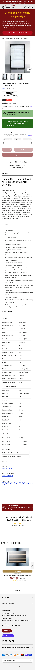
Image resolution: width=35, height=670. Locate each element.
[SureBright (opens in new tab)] (30, 135)
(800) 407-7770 (17, 121)
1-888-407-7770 (10, 613)
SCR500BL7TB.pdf (7, 469)
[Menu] (32, 7)
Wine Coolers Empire (9, 666)
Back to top (17, 590)
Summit (4, 88)
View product (17, 571)
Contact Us (7, 630)
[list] (17, 57)
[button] (17, 174)
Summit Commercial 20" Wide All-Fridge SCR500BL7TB (18, 38)
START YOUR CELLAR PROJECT (17, 33)
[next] (32, 565)
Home (3, 38)
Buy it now (17, 155)
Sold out (23, 149)
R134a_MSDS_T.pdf (7, 476)
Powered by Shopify (19, 666)
